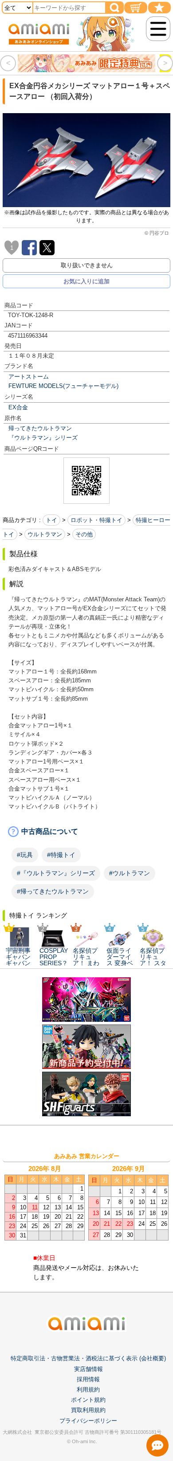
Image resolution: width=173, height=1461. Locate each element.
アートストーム (28, 376)
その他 (84, 534)
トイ (51, 520)
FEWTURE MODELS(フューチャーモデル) (63, 386)
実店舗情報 (88, 1369)
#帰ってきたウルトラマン (53, 891)
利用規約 (88, 1389)
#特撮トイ (61, 854)
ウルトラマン (45, 534)
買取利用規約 (88, 1410)
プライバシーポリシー (88, 1420)
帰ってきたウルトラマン (40, 428)
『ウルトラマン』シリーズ (43, 437)
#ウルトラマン (129, 873)
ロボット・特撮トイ (96, 520)
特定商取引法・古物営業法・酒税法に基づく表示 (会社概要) (88, 1358)
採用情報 (88, 1379)
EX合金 (18, 407)
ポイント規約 (88, 1399)
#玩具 (25, 854)
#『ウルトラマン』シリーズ (56, 873)
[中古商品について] (86, 831)
